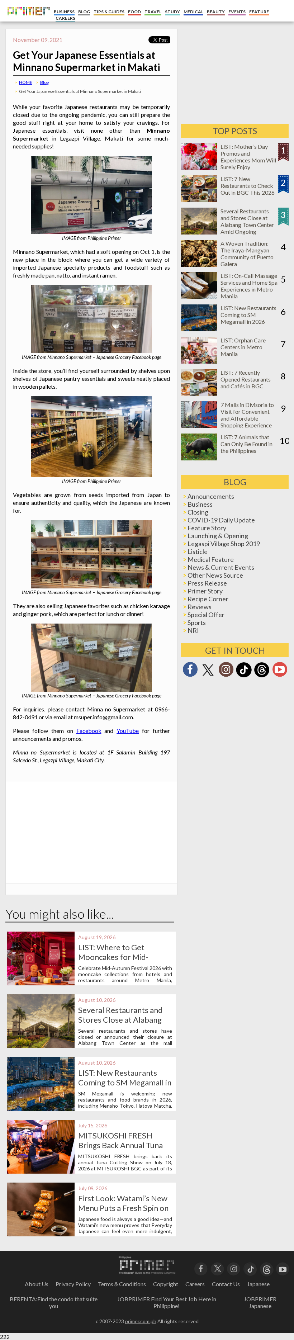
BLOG (84, 11)
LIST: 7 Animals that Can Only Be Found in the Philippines (246, 444)
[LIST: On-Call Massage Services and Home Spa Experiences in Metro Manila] (199, 296)
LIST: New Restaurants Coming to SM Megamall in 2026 (124, 1082)
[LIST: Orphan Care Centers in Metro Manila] (199, 361)
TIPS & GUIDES (109, 11)
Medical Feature (211, 559)
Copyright (165, 1283)
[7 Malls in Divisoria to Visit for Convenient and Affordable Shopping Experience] (199, 425)
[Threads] (262, 676)
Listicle (198, 551)
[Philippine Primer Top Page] (27, 19)
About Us (36, 1283)
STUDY (172, 11)
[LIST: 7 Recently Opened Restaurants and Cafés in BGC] (199, 393)
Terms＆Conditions (122, 1283)
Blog (44, 82)
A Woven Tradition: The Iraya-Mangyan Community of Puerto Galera (247, 253)
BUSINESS (64, 11)
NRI (193, 630)
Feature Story (207, 528)
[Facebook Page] (190, 671)
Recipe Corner (208, 599)
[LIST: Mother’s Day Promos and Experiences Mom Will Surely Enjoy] (199, 167)
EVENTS (237, 11)
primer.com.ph (140, 1321)
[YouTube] (282, 1268)
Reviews (200, 607)
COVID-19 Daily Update (221, 520)
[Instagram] (226, 671)
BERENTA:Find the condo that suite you (54, 1302)
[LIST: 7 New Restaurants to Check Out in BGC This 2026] (199, 199)
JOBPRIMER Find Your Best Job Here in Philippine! (166, 1302)
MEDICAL (193, 11)
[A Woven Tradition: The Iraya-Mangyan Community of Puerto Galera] (199, 264)
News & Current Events (221, 567)
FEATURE (259, 11)
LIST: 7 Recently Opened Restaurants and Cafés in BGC (245, 379)
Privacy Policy (73, 1283)
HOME (25, 82)
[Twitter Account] (208, 676)
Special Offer (206, 615)
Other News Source (215, 575)
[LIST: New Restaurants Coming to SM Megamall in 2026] (199, 329)
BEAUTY (216, 11)
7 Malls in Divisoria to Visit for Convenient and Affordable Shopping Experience (247, 414)
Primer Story (205, 591)
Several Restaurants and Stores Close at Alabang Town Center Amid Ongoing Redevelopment (247, 225)
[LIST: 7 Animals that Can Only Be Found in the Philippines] (199, 458)
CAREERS (65, 18)
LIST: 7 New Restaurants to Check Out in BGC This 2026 (247, 185)
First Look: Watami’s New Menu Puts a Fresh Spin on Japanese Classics (123, 1207)
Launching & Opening (218, 536)
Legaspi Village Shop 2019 (224, 544)
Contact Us (226, 1283)
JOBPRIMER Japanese (260, 1302)
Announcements (211, 496)
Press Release (207, 583)
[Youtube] (280, 671)
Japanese (258, 1283)
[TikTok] (244, 676)
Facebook (88, 730)
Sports (197, 622)
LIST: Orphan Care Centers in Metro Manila (243, 347)
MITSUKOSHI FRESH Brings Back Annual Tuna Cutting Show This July (120, 1145)
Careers (195, 1283)
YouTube (128, 730)
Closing (198, 512)
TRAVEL (152, 11)
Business (200, 504)
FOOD (134, 11)
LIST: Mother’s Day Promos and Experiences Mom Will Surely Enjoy (248, 156)
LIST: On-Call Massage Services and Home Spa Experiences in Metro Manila (249, 285)
